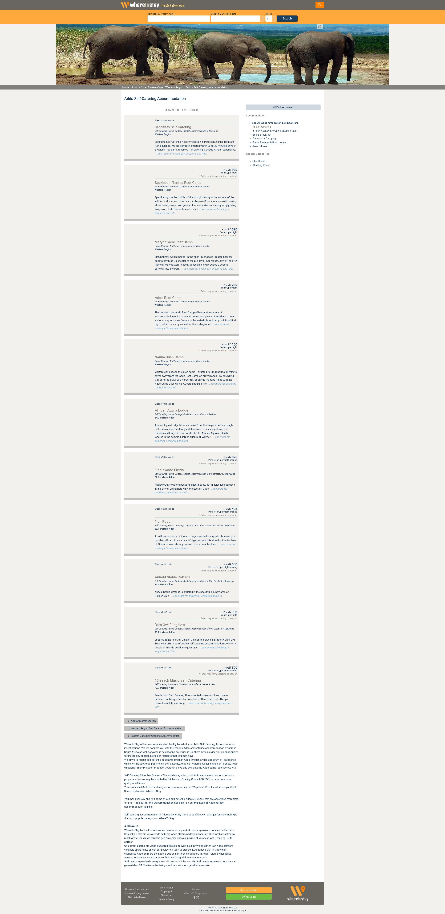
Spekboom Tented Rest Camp (178, 183)
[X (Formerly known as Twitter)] (197, 897)
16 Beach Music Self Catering (178, 680)
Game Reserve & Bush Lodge (269, 142)
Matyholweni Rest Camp (174, 242)
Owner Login (249, 896)
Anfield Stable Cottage (172, 577)
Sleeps (268, 14)
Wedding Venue (261, 165)
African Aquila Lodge (171, 410)
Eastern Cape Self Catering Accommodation (155, 735)
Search (287, 18)
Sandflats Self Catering (173, 127)
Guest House (260, 146)
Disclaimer (166, 895)
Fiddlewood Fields (169, 470)
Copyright (166, 891)
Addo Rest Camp (168, 298)
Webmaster (166, 887)
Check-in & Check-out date (223, 14)
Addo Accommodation (143, 721)
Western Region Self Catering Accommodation (156, 728)
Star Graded (259, 161)
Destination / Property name (161, 14)
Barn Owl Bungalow (170, 625)
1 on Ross (162, 521)
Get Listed (137, 897)
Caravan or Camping (264, 138)
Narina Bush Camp (169, 357)
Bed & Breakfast (261, 134)
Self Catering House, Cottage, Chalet (276, 130)
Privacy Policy (166, 899)
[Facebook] (194, 897)
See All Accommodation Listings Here (275, 122)
